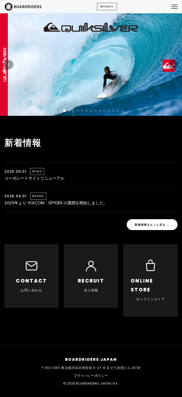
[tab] (60, 111)
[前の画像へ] (8, 65)
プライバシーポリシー (91, 375)
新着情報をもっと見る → (152, 225)
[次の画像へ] (173, 65)
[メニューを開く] (174, 7)
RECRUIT (107, 6)
